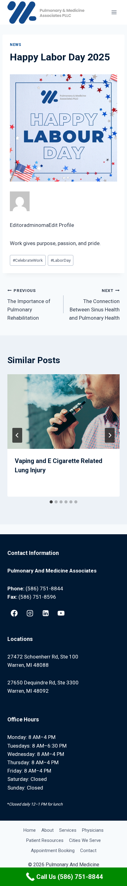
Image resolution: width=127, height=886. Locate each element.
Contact (88, 850)
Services (67, 830)
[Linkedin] (45, 613)
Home (29, 830)
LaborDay (61, 260)
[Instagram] (30, 613)
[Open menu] (114, 12)
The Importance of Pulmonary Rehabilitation (29, 304)
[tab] (51, 501)
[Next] (110, 435)
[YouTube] (61, 613)
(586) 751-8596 (37, 597)
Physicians (93, 830)
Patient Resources (44, 840)
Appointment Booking (53, 850)
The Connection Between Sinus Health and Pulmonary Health (94, 304)
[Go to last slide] (17, 435)
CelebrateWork (28, 260)
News (15, 45)
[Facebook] (14, 613)
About (47, 830)
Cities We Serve (85, 840)
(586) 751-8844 (44, 588)
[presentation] (63, 411)
